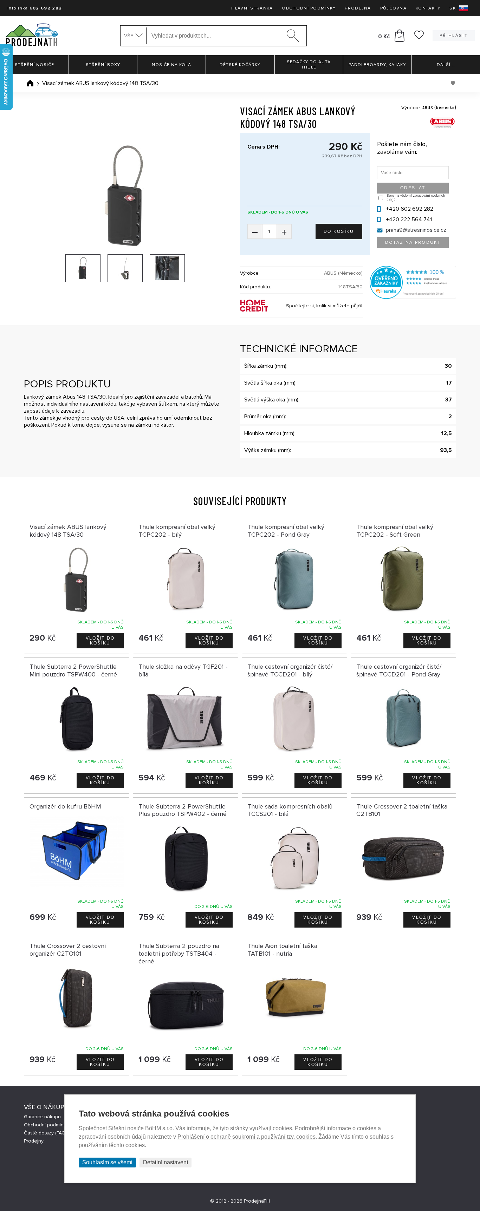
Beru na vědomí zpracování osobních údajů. (416, 198)
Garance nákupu (42, 1117)
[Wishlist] (419, 37)
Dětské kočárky (240, 64)
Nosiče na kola (171, 64)
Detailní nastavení (165, 1162)
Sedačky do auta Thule (309, 64)
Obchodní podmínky (309, 8)
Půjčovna (393, 8)
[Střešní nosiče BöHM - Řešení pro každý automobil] (31, 35)
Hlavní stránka (252, 8)
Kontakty (428, 8)
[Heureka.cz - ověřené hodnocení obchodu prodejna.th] (413, 297)
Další (446, 64)
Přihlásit (454, 35)
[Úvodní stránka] (30, 83)
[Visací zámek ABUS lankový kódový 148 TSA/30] (125, 195)
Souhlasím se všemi (107, 1162)
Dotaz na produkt (413, 242)
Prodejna (358, 8)
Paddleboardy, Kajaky (377, 64)
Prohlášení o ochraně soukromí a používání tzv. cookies (246, 1137)
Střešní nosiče (34, 64)
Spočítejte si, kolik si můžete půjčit (324, 306)
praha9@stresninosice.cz (416, 230)
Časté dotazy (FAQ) (45, 1133)
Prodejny (34, 1141)
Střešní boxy (103, 64)
